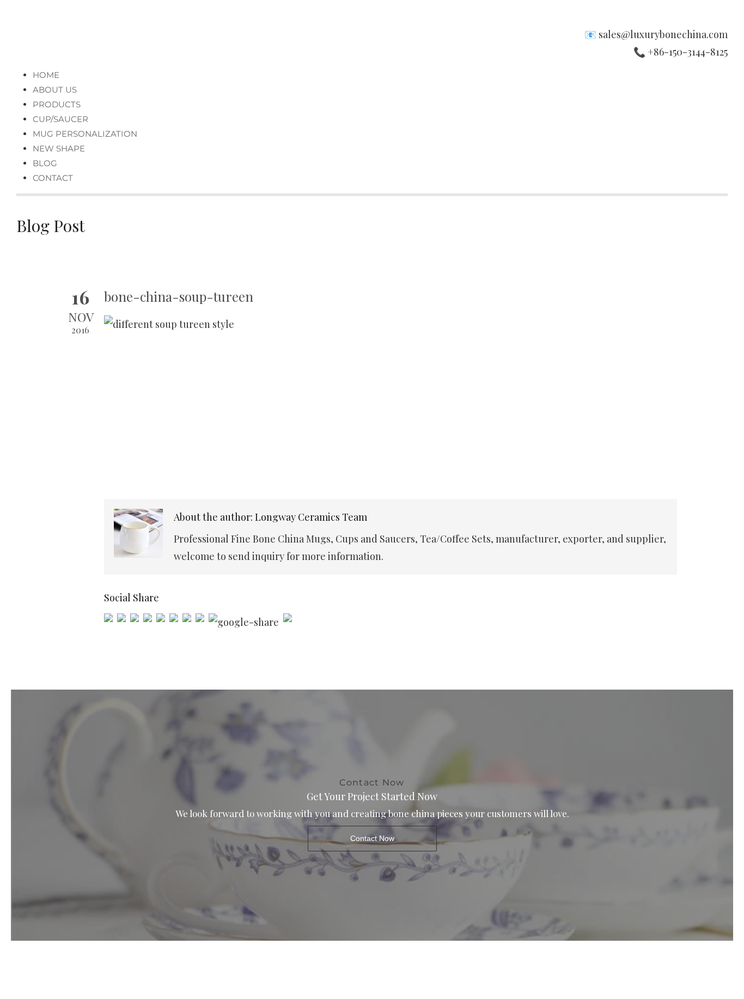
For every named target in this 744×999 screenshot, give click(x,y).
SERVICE (342, 962)
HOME (46, 75)
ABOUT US (55, 89)
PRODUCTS (57, 104)
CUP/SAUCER (60, 119)
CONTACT (53, 178)
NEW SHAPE (59, 148)
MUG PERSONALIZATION (85, 134)
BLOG (45, 163)
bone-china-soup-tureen (178, 296)
